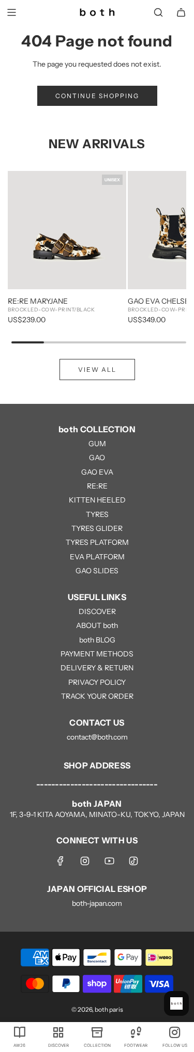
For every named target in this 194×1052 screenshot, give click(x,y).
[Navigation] (11, 12)
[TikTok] (133, 861)
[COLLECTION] (97, 1032)
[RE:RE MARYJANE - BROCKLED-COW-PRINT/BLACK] (67, 230)
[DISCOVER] (58, 1032)
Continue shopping (97, 96)
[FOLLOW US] (174, 1032)
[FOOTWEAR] (135, 1032)
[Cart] (181, 12)
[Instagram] (84, 861)
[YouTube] (109, 861)
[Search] (158, 12)
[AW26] (19, 1032)
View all (97, 369)
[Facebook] (60, 861)
